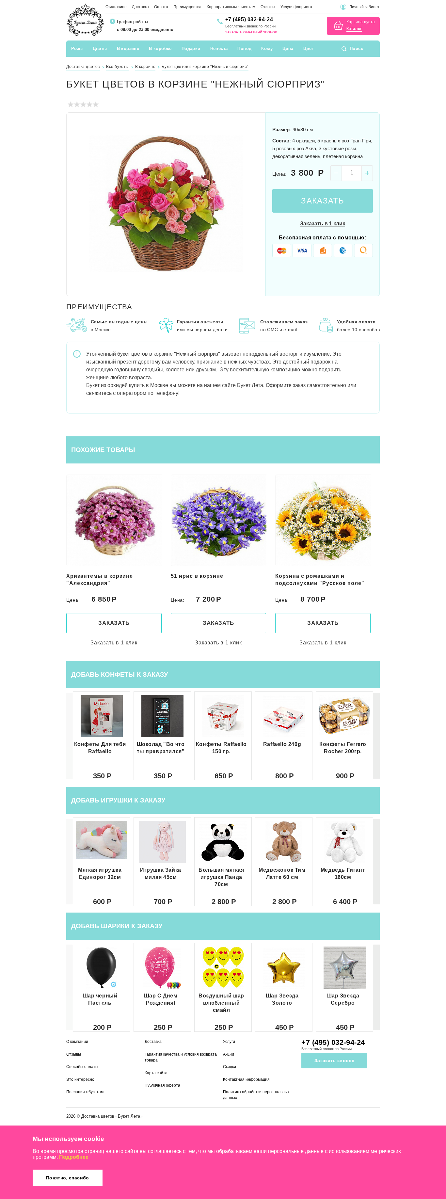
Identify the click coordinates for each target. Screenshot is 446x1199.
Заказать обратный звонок (251, 32)
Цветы (100, 48)
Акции (228, 1054)
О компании (77, 1041)
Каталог (354, 29)
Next (252, 203)
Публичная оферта (162, 1085)
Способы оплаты (82, 1066)
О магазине (116, 7)
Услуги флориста (296, 7)
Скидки (229, 1066)
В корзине (128, 48)
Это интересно (80, 1079)
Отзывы (268, 7)
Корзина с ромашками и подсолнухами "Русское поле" (319, 579)
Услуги (229, 1041)
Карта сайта (156, 1073)
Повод (244, 48)
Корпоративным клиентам (231, 7)
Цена (288, 48)
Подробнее (73, 1157)
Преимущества (187, 7)
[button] (376, 736)
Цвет (308, 48)
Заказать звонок (334, 1060)
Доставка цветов (97, 1116)
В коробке (160, 48)
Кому (267, 48)
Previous (79, 203)
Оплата (161, 7)
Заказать (322, 200)
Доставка (140, 7)
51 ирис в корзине (197, 576)
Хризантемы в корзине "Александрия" (99, 579)
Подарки (191, 48)
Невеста (219, 48)
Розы (77, 48)
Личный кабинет (364, 7)
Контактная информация (246, 1079)
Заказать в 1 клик (322, 223)
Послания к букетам (85, 1092)
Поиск (356, 48)
